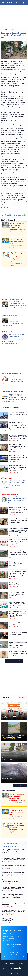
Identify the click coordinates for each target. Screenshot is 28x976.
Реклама (12, 963)
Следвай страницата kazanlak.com (14, 946)
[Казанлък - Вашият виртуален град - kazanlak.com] (9, 2)
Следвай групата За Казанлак (14, 954)
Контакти (21, 963)
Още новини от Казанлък (13, 661)
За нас (5, 963)
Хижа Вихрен (17, 973)
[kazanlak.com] (20, 968)
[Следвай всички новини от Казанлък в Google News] (14, 214)
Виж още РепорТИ (20, 785)
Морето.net (8, 973)
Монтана (13, 973)
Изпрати (22, 697)
